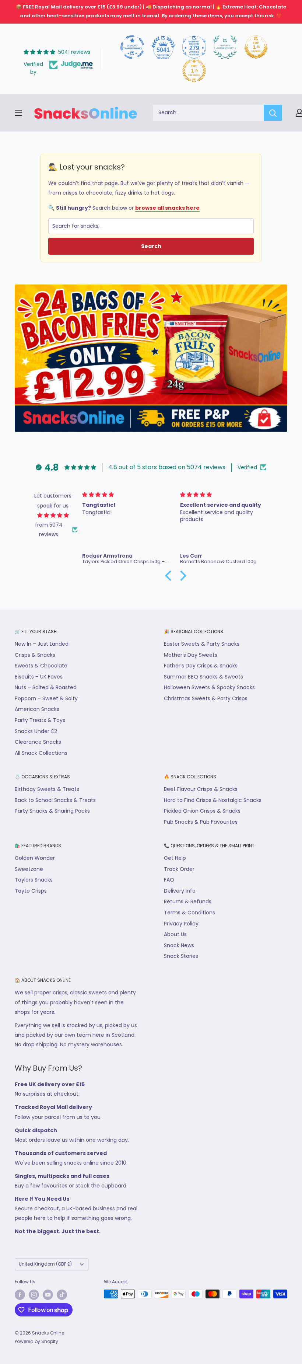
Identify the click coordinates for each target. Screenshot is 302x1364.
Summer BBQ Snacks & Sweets (203, 676)
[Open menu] (18, 113)
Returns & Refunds (187, 901)
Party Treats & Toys (40, 720)
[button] (170, 576)
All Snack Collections (41, 753)
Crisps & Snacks (35, 655)
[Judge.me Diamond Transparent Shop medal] (132, 47)
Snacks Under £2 (36, 731)
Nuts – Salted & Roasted (46, 687)
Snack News (179, 945)
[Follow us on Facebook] (20, 1295)
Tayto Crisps (31, 890)
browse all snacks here (167, 208)
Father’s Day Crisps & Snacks (201, 665)
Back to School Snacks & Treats (55, 800)
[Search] (273, 113)
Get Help (175, 858)
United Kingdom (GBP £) (45, 1264)
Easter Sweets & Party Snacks (201, 644)
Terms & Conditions (189, 912)
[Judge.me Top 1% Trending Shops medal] (194, 71)
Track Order (179, 869)
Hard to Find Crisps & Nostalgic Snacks (212, 800)
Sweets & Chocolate (41, 665)
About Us (175, 934)
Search (151, 246)
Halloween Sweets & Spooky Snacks (209, 687)
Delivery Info (180, 890)
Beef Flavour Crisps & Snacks (201, 789)
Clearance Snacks (38, 742)
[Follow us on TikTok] (62, 1295)
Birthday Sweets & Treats (47, 789)
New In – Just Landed (42, 644)
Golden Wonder (35, 858)
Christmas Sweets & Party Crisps (205, 698)
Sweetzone (29, 869)
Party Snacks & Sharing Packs (52, 810)
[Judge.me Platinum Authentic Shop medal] (225, 47)
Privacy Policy (181, 923)
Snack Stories (181, 956)
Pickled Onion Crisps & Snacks (202, 810)
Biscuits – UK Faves (39, 676)
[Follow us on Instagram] (34, 1295)
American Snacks (37, 709)
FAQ (169, 879)
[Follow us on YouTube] (48, 1295)
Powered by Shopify (36, 1341)
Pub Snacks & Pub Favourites (201, 822)
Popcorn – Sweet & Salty (46, 698)
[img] (52, 515)
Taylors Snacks (34, 879)
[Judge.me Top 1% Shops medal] (256, 47)
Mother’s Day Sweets (190, 655)
